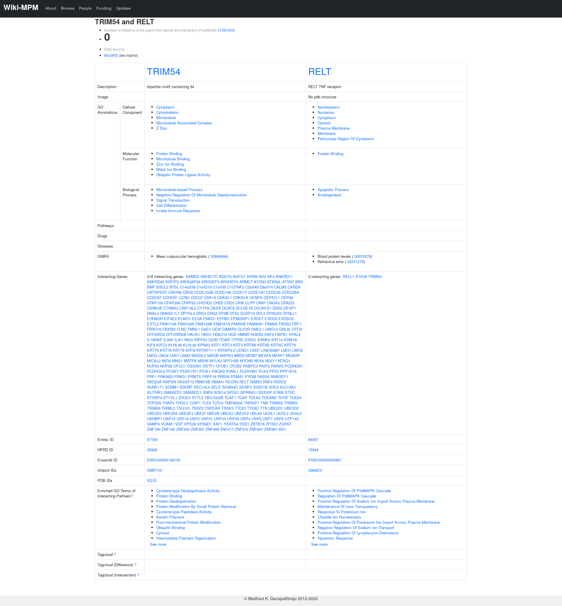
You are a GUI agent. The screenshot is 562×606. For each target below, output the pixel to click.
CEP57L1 (272, 297)
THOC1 (182, 403)
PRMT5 (194, 376)
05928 (152, 449)
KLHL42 (189, 345)
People (85, 8)
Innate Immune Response (178, 210)
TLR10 (217, 403)
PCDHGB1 (294, 366)
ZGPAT (285, 424)
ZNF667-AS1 (275, 429)
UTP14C (292, 418)
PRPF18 (209, 376)
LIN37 (255, 350)
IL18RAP (154, 339)
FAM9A (271, 324)
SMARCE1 (192, 392)
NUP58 (166, 366)
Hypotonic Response (335, 538)
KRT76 (153, 350)
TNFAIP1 (251, 403)
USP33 (220, 418)
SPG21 (233, 392)
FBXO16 (154, 329)
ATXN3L (274, 281)
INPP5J (200, 339)
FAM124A (186, 324)
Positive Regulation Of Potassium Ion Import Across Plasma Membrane (379, 522)
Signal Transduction (173, 200)
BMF (151, 287)
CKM (239, 302)
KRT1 (216, 345)
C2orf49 (251, 287)
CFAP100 (155, 302)
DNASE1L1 (169, 313)
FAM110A (168, 324)
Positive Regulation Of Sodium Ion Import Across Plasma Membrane (376, 501)
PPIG (274, 371)
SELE (216, 387)
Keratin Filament (170, 517)
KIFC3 (161, 345)
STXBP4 (154, 397)
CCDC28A (290, 292)
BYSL (174, 287)
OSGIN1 (194, 366)
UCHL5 (295, 413)
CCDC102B (203, 292)
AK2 (262, 276)
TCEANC (269, 397)
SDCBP (186, 387)
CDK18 (210, 297)
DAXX (216, 308)
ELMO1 (184, 318)
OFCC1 (179, 366)
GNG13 (271, 329)
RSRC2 (280, 381)
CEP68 (287, 297)
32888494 (218, 256)
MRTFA (190, 360)
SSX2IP (265, 392)
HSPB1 (281, 334)
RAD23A (154, 381)
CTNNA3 (170, 308)
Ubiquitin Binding (170, 527)
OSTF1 (209, 366)
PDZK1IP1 (189, 371)
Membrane (326, 133)
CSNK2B (154, 308)
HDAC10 (220, 334)
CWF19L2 (187, 308)
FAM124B (204, 324)
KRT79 (178, 350)
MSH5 (203, 360)
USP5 (256, 418)
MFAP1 (278, 355)
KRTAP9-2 (226, 350)
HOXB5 (257, 334)
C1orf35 (219, 287)
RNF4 (268, 381)
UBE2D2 (291, 408)
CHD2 (218, 302)
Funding (104, 8)
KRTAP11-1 (206, 350)
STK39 (361, 276)
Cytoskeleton (167, 112)
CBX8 (188, 292)
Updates (123, 8)
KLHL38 (175, 345)
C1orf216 (204, 287)
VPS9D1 (204, 424)
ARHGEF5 (210, 281)
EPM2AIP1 (240, 318)
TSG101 (183, 408)
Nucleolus (326, 112)
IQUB (213, 339)
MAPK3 (226, 355)
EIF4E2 (170, 318)
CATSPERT (157, 292)
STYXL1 (170, 397)
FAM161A (221, 324)
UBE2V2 (241, 413)
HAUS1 (194, 334)
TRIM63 (290, 403)
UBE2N (213, 413)
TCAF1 (230, 397)
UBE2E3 (186, 413)
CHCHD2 (204, 302)
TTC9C (253, 408)
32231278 (355, 261)
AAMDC (192, 276)
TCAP (242, 397)
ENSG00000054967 (325, 460)
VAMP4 (153, 424)
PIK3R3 (218, 371)
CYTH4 (203, 308)
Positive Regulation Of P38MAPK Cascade (354, 490)
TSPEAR (212, 408)
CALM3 (280, 287)
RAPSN (169, 381)
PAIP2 (264, 366)
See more (158, 544)
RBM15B (202, 381)
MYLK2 (216, 360)
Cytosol (324, 123)
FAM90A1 (255, 324)
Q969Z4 (315, 470)
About (50, 8)
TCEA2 (255, 397)
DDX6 (277, 308)
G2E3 (206, 329)
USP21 (207, 418)
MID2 (166, 360)
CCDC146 (223, 292)
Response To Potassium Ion (342, 511)
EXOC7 (257, 318)
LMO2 (297, 350)
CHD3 (229, 302)
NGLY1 (271, 360)
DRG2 (212, 313)
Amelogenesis (330, 195)
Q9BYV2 (154, 470)
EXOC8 (271, 318)
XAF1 (217, 424)
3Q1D (152, 480)
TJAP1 (195, 403)
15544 (313, 449)
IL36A (168, 339)
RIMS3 (256, 381)
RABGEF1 (279, 376)
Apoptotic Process (333, 189)
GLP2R (244, 329)
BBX (299, 281)
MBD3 (239, 355)
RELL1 (348, 276)
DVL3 (260, 313)
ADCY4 (225, 276)
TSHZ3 (197, 408)
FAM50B (238, 324)
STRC (290, 392)
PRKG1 (180, 376)
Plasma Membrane (333, 128)
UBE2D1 (275, 408)
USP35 (233, 418)
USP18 (183, 418)
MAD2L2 (198, 355)
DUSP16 (247, 313)
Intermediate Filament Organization (186, 538)
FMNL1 (194, 329)
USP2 (195, 418)
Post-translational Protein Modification (188, 522)
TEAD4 (295, 397)
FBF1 (296, 324)
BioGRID (111, 55)
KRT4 (238, 345)
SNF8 (208, 392)
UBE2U (226, 413)
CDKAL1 (224, 297)
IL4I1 (178, 339)
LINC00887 (270, 350)
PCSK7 (172, 371)
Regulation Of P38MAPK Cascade (347, 496)
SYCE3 (185, 397)
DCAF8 (228, 308)
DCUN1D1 (262, 308)
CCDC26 (273, 292)
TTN (263, 408)
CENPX (256, 297)
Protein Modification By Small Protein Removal (196, 506)
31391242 (225, 30)
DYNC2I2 (274, 313)
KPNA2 (204, 345)
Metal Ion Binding (171, 169)
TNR (264, 403)
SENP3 (245, 387)
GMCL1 (257, 329)
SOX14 (220, 392)
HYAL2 (295, 334)
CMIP (261, 302)
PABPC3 (250, 366)
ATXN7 (288, 281)
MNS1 (177, 360)
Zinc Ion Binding (170, 164)
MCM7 (251, 355)
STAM (278, 392)
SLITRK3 (154, 392)
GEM (216, 329)
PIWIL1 (232, 371)
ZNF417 (227, 429)
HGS (232, 334)
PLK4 (263, 371)
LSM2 (185, 355)
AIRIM (252, 276)
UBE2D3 (154, 413)
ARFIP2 (172, 281)
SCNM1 (171, 387)
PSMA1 (237, 376)
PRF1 (152, 376)
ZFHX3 (272, 424)
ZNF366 (212, 429)
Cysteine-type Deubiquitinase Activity (188, 490)
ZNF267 (197, 429)
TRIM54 (164, 71)
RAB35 (263, 376)
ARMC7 (246, 281)
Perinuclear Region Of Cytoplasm (346, 138)
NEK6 (259, 360)
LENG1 (243, 350)
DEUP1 (289, 308)
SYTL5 (197, 397)
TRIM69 (153, 408)
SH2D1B (260, 387)
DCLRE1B (244, 308)
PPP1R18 (288, 371)
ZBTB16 (258, 424)
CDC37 (197, 297)
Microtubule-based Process (179, 189)
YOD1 (244, 424)
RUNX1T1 (155, 387)
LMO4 (163, 355)
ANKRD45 (155, 281)
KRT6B (263, 345)
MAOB (213, 355)
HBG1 (206, 334)
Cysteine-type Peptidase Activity (184, 511)
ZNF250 (183, 429)
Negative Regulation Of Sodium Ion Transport (356, 527)
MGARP (293, 355)
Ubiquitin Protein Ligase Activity (183, 174)
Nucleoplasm (329, 107)
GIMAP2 (229, 329)
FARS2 (285, 324)
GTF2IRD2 (156, 334)
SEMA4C (230, 387)
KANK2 (264, 339)
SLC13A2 (288, 387)
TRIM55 (276, 403)
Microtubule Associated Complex (184, 123)
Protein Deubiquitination (176, 501)
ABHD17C (209, 276)
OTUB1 (222, 366)
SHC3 (274, 387)
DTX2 (234, 313)
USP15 (169, 418)
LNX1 (174, 355)
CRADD (287, 302)
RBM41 (218, 381)
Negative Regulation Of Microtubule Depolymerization (201, 195)
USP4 (245, 418)
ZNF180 (153, 429)
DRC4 (201, 313)
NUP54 (153, 366)
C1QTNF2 (235, 287)
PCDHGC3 (156, 371)
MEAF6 (264, 355)
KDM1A (290, 339)
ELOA (197, 318)
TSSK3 (227, 408)
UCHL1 (269, 413)
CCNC (184, 297)
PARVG (277, 366)
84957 (313, 439)
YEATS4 (231, 424)
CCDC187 (256, 292)
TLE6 (206, 403)
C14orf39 (187, 287)
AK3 (271, 276)
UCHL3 (282, 413)
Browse (67, 8)
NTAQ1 (284, 360)
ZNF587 (256, 429)
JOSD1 (250, 339)
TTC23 (240, 408)
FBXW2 (169, 329)
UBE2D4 (170, 413)
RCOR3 (231, 381)
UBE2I (199, 413)
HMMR (243, 334)
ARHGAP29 (190, 281)
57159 (152, 439)
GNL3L (285, 329)
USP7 (268, 418)
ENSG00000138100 (163, 460)
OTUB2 (235, 366)
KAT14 (277, 339)
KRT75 (290, 345)
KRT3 (227, 345)
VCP (179, 424)
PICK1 (204, 371)
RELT (319, 71)
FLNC (181, 329)
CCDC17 (239, 292)
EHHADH (155, 318)
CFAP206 (172, 302)
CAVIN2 (175, 292)
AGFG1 (239, 276)
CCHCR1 (170, 297)
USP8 (279, 418)
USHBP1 (154, 418)
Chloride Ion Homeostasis (339, 517)
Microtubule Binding (173, 159)
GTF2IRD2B (176, 334)
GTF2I (297, 329)
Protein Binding (169, 153)
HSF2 (269, 334)
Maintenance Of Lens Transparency (348, 506)
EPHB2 (223, 318)
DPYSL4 (188, 313)
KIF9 (151, 345)
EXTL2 (153, 324)
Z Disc (161, 128)
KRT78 (166, 350)
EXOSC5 (286, 318)
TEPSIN (154, 403)
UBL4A (256, 413)
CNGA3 (273, 302)
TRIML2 (168, 408)
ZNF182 (168, 429)
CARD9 (294, 287)
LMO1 (286, 350)
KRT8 (190, 350)
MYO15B (231, 360)
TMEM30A (234, 403)
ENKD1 (209, 318)
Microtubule (166, 117)
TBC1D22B (213, 397)
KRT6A (250, 345)
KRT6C (277, 345)
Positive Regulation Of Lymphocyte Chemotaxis (358, 532)
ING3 (188, 339)
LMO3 (152, 355)
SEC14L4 (202, 387)
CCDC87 (154, 297)
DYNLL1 (290, 313)
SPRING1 (248, 392)
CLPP (250, 302)
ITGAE (224, 339)
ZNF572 (241, 429)
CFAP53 (188, 302)
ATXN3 (260, 281)
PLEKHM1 (249, 371)
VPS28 (190, 424)
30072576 (362, 256)
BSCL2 (162, 287)
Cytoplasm (165, 107)
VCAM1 (167, 424)
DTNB (224, 313)
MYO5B (246, 360)
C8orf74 (266, 287)
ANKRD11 (284, 276)
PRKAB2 (165, 376)
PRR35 (223, 376)
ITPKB (237, 339)
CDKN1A (240, 297)
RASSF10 (185, 381)
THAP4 (168, 403)
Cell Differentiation (171, 205)
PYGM (250, 376)
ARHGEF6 (229, 281)
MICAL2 (154, 360)
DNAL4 (153, 313)
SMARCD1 (173, 392)
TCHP (283, 397)
